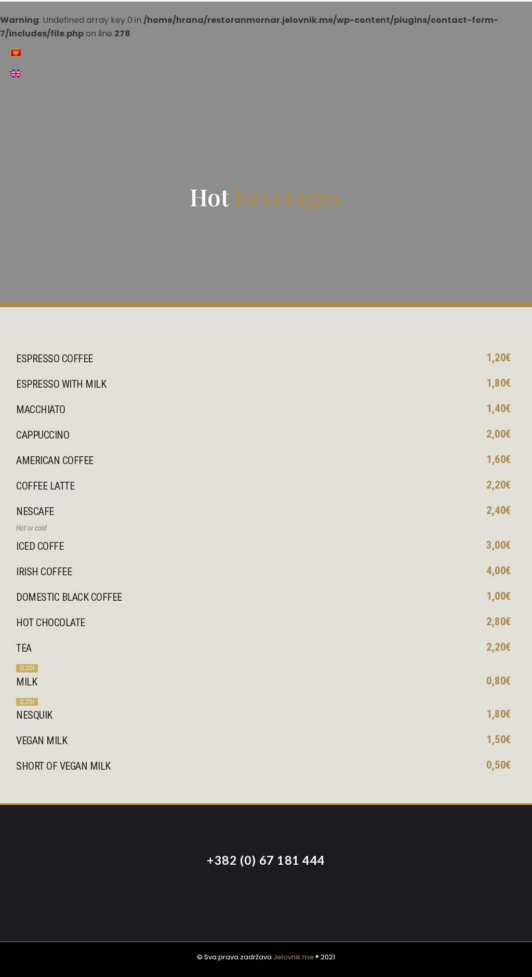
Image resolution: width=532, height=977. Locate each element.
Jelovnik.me (293, 957)
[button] (484, 63)
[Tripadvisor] (295, 894)
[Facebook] (237, 894)
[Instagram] (266, 894)
